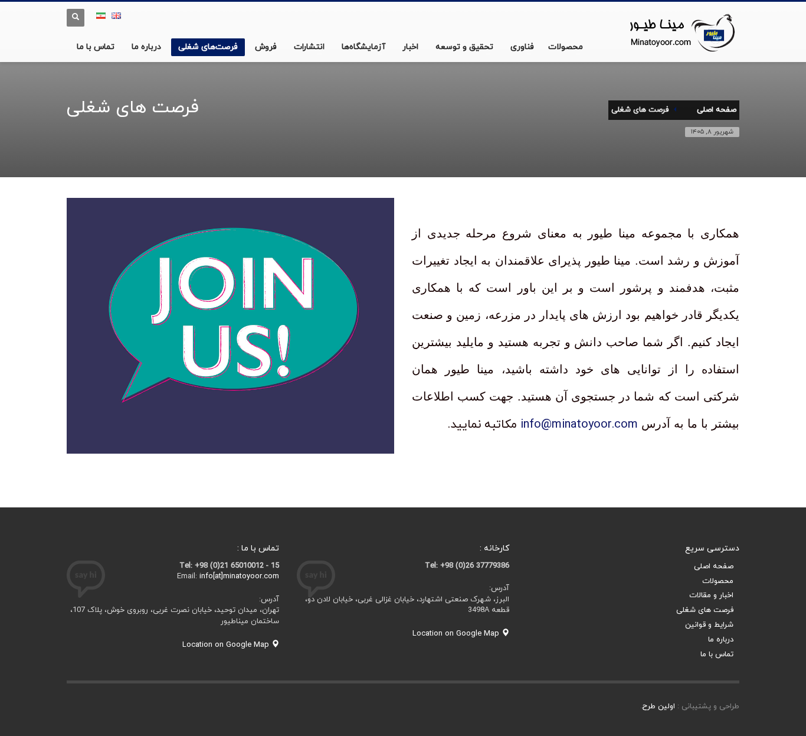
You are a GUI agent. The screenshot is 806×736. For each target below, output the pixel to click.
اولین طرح (658, 706)
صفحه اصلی (713, 566)
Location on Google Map (457, 633)
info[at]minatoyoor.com (239, 576)
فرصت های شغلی (704, 610)
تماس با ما (716, 654)
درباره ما (720, 639)
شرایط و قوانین (709, 625)
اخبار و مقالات (711, 595)
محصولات (717, 581)
